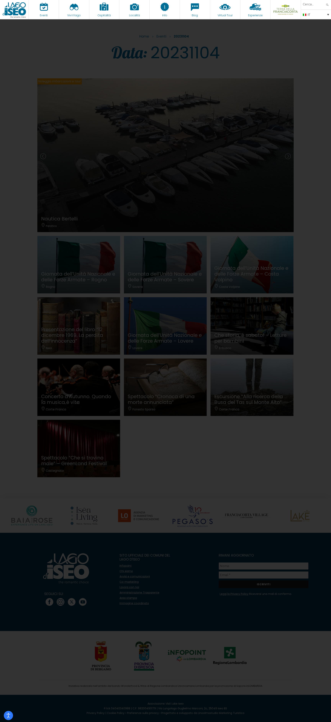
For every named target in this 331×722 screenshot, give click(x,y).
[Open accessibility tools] (8, 715)
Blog (195, 15)
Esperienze (255, 15)
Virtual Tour (225, 15)
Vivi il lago (74, 15)
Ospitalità (104, 15)
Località (134, 15)
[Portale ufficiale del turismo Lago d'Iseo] (14, 10)
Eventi (44, 15)
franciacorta (285, 15)
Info (164, 15)
